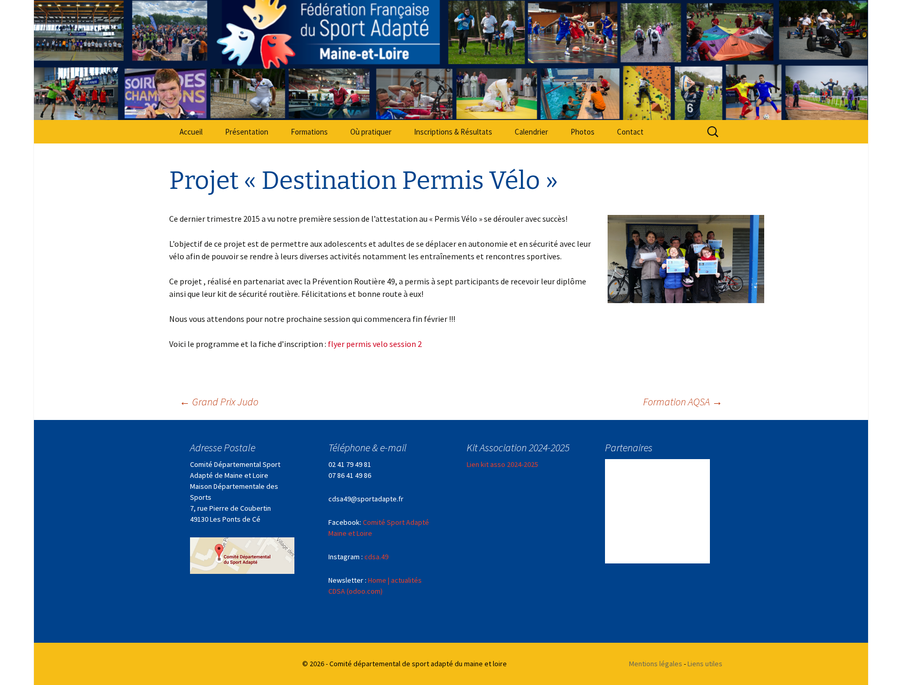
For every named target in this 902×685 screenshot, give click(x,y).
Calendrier (531, 132)
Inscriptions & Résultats (453, 132)
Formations (309, 132)
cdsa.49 (376, 556)
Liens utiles (704, 663)
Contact (630, 132)
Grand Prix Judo (219, 401)
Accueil (191, 132)
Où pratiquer (370, 132)
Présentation (246, 132)
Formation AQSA (682, 401)
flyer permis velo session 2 (375, 344)
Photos (583, 132)
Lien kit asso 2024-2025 (502, 464)
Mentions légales (655, 663)
